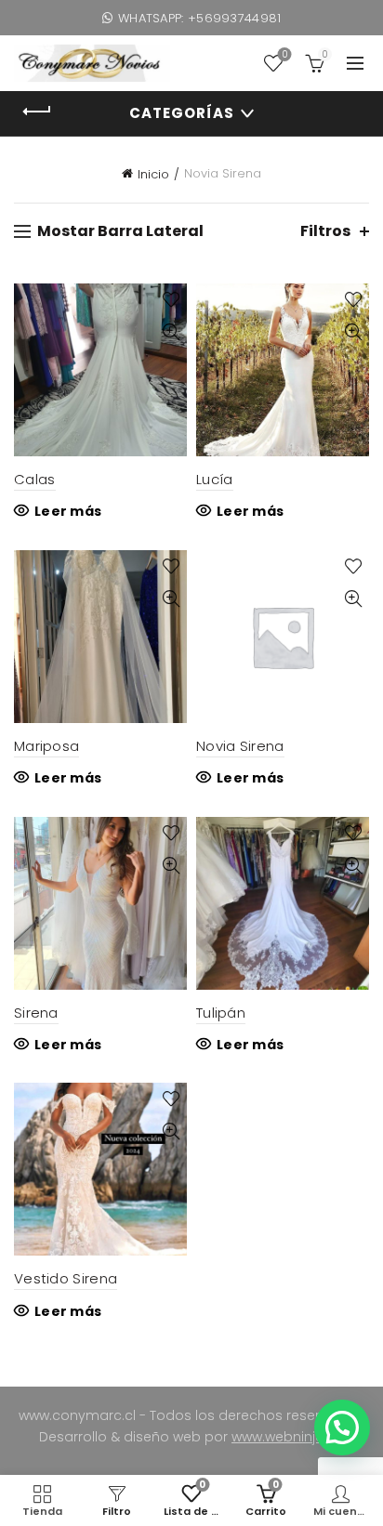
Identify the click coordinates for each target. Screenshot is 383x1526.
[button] (342, 1427)
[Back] (37, 111)
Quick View (170, 332)
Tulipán (220, 1012)
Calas (35, 479)
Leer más (67, 511)
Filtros (325, 231)
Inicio (153, 174)
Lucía (214, 479)
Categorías (181, 113)
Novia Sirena (240, 746)
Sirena (36, 1012)
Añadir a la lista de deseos (170, 299)
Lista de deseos (284, 55)
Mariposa (46, 746)
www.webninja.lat (287, 1436)
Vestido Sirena (65, 1278)
